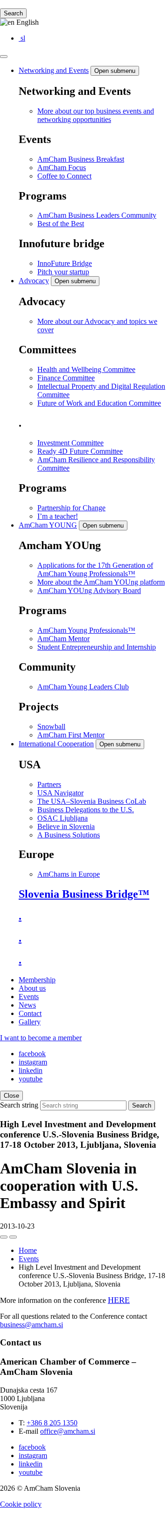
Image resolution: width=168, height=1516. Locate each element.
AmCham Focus (61, 168)
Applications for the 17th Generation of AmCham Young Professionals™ (95, 569)
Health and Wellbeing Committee (86, 369)
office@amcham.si (67, 1431)
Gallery (30, 1022)
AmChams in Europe (68, 874)
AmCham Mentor (63, 639)
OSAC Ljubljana (62, 818)
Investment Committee (70, 443)
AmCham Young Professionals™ (86, 630)
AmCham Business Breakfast (80, 159)
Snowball (51, 726)
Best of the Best (60, 224)
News (27, 1005)
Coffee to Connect (64, 176)
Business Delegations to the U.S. (85, 810)
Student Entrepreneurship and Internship (96, 647)
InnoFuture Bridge (64, 263)
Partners (49, 784)
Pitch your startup (63, 272)
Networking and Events (54, 70)
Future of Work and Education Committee (99, 403)
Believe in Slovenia (66, 826)
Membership (37, 980)
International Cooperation (56, 744)
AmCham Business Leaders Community (96, 215)
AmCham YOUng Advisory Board (89, 590)
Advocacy (34, 281)
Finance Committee (66, 378)
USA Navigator (60, 793)
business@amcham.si (31, 1325)
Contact (30, 1013)
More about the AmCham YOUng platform (101, 582)
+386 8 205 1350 (52, 1423)
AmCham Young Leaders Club (83, 687)
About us (32, 988)
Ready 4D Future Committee (80, 451)
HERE (119, 1300)
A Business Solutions (68, 835)
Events (29, 997)
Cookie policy (21, 1504)
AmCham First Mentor (71, 735)
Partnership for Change (71, 508)
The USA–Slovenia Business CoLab (91, 801)
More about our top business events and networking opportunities (95, 115)
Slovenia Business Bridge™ (84, 894)
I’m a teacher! (57, 516)
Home (28, 1250)
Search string (19, 1105)
